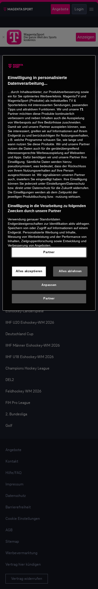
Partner (48, 252)
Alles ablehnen (70, 271)
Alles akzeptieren (29, 271)
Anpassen (49, 285)
